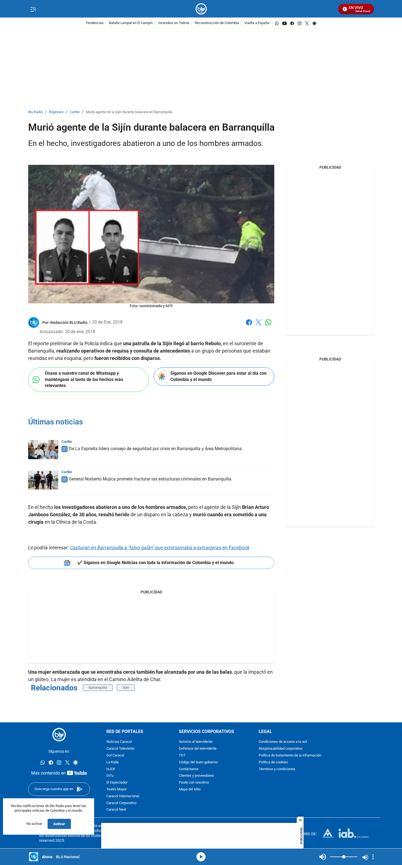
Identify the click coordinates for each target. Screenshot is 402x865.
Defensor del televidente (198, 749)
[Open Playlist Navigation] (373, 857)
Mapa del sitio (189, 789)
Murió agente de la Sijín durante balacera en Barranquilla (129, 112)
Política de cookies (273, 762)
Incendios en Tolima (173, 23)
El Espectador (116, 783)
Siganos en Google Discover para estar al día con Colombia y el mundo (218, 376)
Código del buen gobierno (198, 762)
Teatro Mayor (116, 789)
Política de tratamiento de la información (290, 755)
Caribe (75, 112)
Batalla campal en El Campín (131, 23)
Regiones (56, 112)
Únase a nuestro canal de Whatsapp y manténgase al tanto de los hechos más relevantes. (84, 379)
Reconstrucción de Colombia (217, 23)
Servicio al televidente (195, 742)
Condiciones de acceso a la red (283, 742)
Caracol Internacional (122, 796)
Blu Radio (35, 112)
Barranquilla (98, 687)
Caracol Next (116, 810)
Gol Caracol (115, 755)
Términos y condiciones (277, 769)
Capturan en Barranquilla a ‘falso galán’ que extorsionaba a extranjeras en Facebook (160, 547)
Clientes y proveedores (196, 776)
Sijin (126, 687)
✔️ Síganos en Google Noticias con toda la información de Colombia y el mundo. (156, 562)
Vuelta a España (256, 23)
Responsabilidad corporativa (280, 749)
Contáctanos (189, 769)
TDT (182, 755)
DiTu (109, 776)
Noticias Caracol (119, 742)
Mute (322, 857)
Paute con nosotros (194, 783)
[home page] (201, 8)
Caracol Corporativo (121, 803)
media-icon (201, 857)
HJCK (110, 769)
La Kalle (112, 762)
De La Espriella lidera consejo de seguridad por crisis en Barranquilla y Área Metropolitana (155, 448)
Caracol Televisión (120, 749)
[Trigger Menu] (33, 9)
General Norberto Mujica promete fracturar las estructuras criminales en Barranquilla (150, 479)
